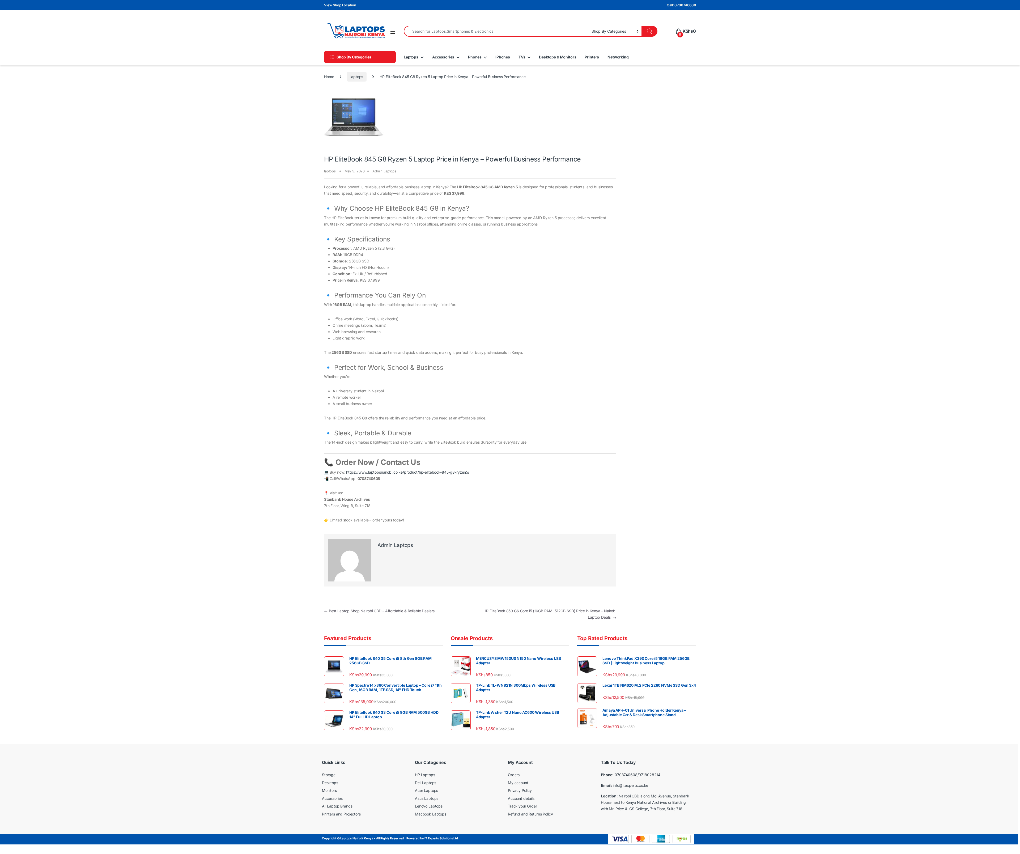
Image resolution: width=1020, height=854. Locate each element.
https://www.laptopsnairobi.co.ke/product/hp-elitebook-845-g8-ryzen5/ (407, 472)
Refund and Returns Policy (530, 814)
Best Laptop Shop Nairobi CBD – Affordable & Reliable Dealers (379, 611)
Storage (328, 774)
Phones (475, 57)
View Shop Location (340, 5)
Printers (592, 57)
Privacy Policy (520, 790)
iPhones (502, 57)
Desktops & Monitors (557, 57)
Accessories (443, 57)
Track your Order (522, 806)
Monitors (329, 790)
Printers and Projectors (341, 814)
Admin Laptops (384, 171)
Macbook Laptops (430, 814)
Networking (618, 57)
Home (329, 76)
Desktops (330, 782)
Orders (514, 774)
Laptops (411, 57)
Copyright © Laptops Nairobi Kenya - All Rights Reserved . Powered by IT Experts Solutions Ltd (390, 838)
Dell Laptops (425, 782)
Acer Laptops (426, 790)
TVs (521, 57)
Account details (521, 798)
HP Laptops (425, 774)
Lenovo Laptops (429, 806)
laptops (356, 76)
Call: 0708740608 (681, 5)
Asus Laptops (426, 798)
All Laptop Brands (337, 806)
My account (518, 782)
